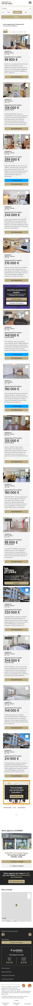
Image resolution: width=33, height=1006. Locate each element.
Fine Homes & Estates (7, 979)
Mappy (16, 920)
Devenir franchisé (6, 971)
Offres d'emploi (6, 968)
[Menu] (30, 2)
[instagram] (29, 934)
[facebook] (3, 934)
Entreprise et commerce (8, 975)
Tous (3, 12)
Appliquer (16, 17)
